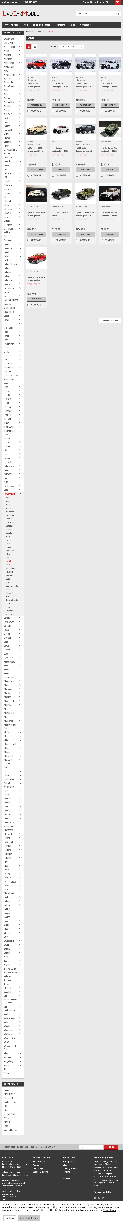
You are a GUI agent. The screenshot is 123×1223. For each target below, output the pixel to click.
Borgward (8, 173)
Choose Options (37, 169)
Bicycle (7, 138)
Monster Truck (10, 744)
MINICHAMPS (10, 1094)
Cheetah (7, 201)
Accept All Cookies (29, 1218)
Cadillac (7, 181)
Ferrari (6, 320)
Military (7, 732)
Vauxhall (7, 992)
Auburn (7, 90)
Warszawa (8, 1030)
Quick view (36, 73)
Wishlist (36, 1165)
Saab (6, 897)
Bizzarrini (8, 141)
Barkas (7, 126)
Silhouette (10, 593)
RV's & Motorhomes (9, 891)
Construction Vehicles (10, 230)
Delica (6, 276)
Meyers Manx (10, 713)
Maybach (8, 689)
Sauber (7, 909)
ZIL (5, 1069)
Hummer (7, 410)
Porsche (7, 850)
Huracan (9, 547)
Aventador (10, 512)
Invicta (7, 438)
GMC (6, 359)
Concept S (10, 522)
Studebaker (9, 940)
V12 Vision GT (11, 610)
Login (100, 2)
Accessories (9, 47)
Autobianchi (9, 106)
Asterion (9, 505)
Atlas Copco (9, 86)
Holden (7, 391)
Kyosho (54, 142)
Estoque (9, 540)
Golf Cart (8, 363)
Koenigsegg (9, 486)
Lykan (6, 653)
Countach (10, 526)
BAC (6, 118)
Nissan (7, 775)
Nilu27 (6, 767)
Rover (6, 885)
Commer (8, 225)
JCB (6, 450)
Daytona (7, 260)
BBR (6, 1106)
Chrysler (7, 213)
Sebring (7, 925)
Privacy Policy (11, 24)
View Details (61, 169)
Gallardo (9, 543)
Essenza (9, 536)
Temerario (10, 596)
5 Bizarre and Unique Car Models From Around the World (106, 1175)
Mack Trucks (9, 661)
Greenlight (8, 1098)
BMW (6, 146)
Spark (6, 1090)
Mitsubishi (8, 740)
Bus (5, 169)
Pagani (7, 802)
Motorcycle (9, 756)
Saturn (7, 905)
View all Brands (10, 1130)
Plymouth (8, 834)
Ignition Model (10, 1114)
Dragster (7, 304)
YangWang (8, 1061)
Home (28, 32)
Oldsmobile (9, 779)
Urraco (8, 603)
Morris (7, 748)
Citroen (7, 217)
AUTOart (7, 1118)
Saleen (7, 901)
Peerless (8, 810)
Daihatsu (8, 248)
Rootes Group (10, 881)
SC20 (8, 579)
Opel (6, 790)
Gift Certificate (89, 2)
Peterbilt (7, 814)
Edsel (6, 316)
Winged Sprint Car (10, 1048)
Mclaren (7, 697)
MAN (6, 665)
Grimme (7, 371)
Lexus (6, 630)
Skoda (7, 932)
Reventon (9, 572)
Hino (6, 387)
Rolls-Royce (9, 877)
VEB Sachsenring (9, 1008)
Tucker (7, 984)
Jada (6, 1126)
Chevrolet (8, 209)
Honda (7, 395)
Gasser (7, 347)
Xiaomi (7, 1053)
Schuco (30, 142)
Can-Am (7, 189)
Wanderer (8, 1026)
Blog (25, 24)
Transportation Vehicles (10, 974)
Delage (7, 268)
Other (6, 1073)
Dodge (7, 296)
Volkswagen (9, 1018)
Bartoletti (8, 130)
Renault (7, 858)
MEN (6, 709)
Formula (7, 339)
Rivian (6, 869)
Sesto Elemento (12, 586)
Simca (6, 929)
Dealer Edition (10, 1102)
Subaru (7, 948)
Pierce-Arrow (10, 822)
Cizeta (7, 221)
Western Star (9, 1038)
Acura (6, 51)
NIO (5, 771)
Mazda (7, 693)
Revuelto (9, 575)
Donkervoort (9, 308)
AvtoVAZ (8, 114)
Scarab (7, 917)
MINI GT (7, 1122)
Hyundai (7, 415)
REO (6, 861)
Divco (6, 292)
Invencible (10, 551)
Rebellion (8, 853)
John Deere (9, 466)
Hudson (7, 407)
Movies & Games (8, 762)
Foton (6, 335)
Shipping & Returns (42, 24)
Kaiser (6, 470)
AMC (6, 70)
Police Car (8, 842)
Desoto (7, 284)
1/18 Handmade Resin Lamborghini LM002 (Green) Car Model (109, 151)
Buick (6, 165)
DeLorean (8, 280)
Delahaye (8, 272)
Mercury (7, 705)
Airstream (8, 59)
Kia (5, 478)
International (9, 426)
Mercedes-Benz (11, 701)
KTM (6, 482)
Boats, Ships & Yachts (10, 151)
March (6, 669)
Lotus (6, 645)
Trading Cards (10, 968)
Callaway (8, 185)
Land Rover (9, 622)
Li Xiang (7, 638)
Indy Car (7, 418)
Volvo (6, 1022)
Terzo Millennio (12, 600)
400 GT (8, 501)
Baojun (7, 122)
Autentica (9, 508)
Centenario (10, 515)
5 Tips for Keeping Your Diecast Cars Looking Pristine (106, 1162)
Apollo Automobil (8, 80)
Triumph (7, 980)
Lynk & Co (8, 657)
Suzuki (7, 952)
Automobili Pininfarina (9, 828)
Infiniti (6, 422)
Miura (8, 565)
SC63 (8, 582)
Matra (6, 685)
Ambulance (9, 67)
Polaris (7, 838)
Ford (6, 331)
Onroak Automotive (9, 785)
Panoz (7, 806)
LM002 (8, 561)
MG (5, 717)
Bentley (7, 134)
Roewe (7, 873)
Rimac (6, 865)
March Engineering (9, 675)
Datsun (7, 256)
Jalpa (8, 558)
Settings (10, 1218)
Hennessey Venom (9, 381)
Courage (7, 240)
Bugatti (7, 161)
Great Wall (8, 367)
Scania (7, 913)
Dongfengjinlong (11, 300)
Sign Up (109, 2)
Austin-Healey (10, 102)
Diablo (8, 529)
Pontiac (7, 845)
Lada (6, 490)
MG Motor (8, 720)
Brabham (8, 157)
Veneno (9, 614)
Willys (6, 1042)
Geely (6, 351)
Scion (6, 921)
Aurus (6, 110)
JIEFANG (8, 462)
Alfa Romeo (9, 62)
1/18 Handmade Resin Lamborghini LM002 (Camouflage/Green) (85, 216)
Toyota (7, 964)
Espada (9, 533)
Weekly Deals (9, 39)
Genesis (7, 355)
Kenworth (8, 474)
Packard (7, 798)
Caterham (8, 193)
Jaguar (7, 446)
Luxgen (7, 649)
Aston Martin (9, 74)
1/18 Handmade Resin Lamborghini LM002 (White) (109, 216)
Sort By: (54, 47)
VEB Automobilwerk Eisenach (11, 999)
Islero (8, 554)
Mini (6, 736)
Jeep (6, 454)
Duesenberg (9, 312)
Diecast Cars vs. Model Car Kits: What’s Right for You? (106, 1169)
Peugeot (7, 818)
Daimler (7, 252)
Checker (7, 197)
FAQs (72, 24)
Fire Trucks (8, 328)
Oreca (6, 794)
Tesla (6, 960)
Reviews (61, 24)
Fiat (5, 323)
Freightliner (9, 343)
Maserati (8, 681)
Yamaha (7, 1057)
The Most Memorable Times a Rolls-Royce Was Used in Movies (105, 1182)
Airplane (7, 54)
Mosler (7, 752)
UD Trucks (8, 988)
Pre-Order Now (36, 105)
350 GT (8, 497)
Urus (8, 607)
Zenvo (7, 1065)
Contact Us (85, 24)
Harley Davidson (11, 375)
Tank (6, 956)
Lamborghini (9, 494)
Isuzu (6, 442)
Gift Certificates (39, 1161)
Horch (6, 403)
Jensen (7, 458)
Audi (6, 94)
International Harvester (9, 432)
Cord (6, 236)
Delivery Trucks (10, 264)
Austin (7, 98)
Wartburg (8, 1034)
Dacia (6, 244)
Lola (6, 641)
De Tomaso (9, 288)
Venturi (7, 1014)
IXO (5, 1110)
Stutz (6, 945)
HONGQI (7, 399)
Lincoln (7, 633)
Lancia (7, 618)
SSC (6, 937)
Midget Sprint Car (10, 727)
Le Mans (7, 625)
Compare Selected (110, 321)
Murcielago (10, 568)
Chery (6, 205)
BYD (6, 177)
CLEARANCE (9, 43)
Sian (7, 589)
